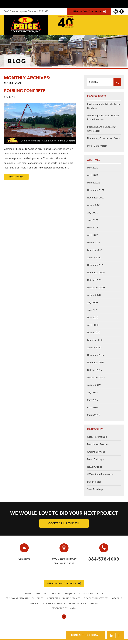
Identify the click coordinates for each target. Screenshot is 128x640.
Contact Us (24, 558)
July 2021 (92, 212)
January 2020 (94, 347)
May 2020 (92, 317)
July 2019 (92, 392)
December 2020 (95, 265)
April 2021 (93, 235)
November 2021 (96, 197)
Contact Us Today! (64, 523)
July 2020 (92, 302)
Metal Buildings (95, 459)
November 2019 (96, 362)
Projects (70, 593)
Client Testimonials (97, 436)
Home (28, 593)
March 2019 (93, 414)
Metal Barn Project (97, 145)
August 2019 (94, 384)
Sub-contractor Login (86, 11)
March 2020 (93, 332)
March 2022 (93, 182)
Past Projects (94, 481)
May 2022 (92, 167)
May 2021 (92, 227)
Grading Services (96, 451)
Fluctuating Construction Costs (103, 138)
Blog (100, 593)
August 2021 (94, 205)
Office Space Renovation (100, 474)
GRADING (117, 598)
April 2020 (93, 324)
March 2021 (93, 242)
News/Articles (94, 466)
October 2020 (94, 280)
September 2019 (96, 377)
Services (56, 593)
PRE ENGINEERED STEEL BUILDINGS (24, 598)
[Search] (117, 82)
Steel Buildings (95, 489)
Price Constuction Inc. (26, 24)
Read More (16, 177)
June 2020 (92, 309)
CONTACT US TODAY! (85, 635)
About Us (40, 593)
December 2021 (95, 190)
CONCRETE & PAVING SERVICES (63, 598)
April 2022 (93, 175)
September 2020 (96, 287)
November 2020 (96, 272)
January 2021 (94, 257)
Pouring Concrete (24, 90)
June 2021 (92, 220)
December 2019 (95, 354)
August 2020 (94, 295)
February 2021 (95, 250)
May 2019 (92, 399)
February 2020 (95, 339)
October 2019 (94, 369)
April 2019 (93, 407)
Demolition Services (98, 444)
